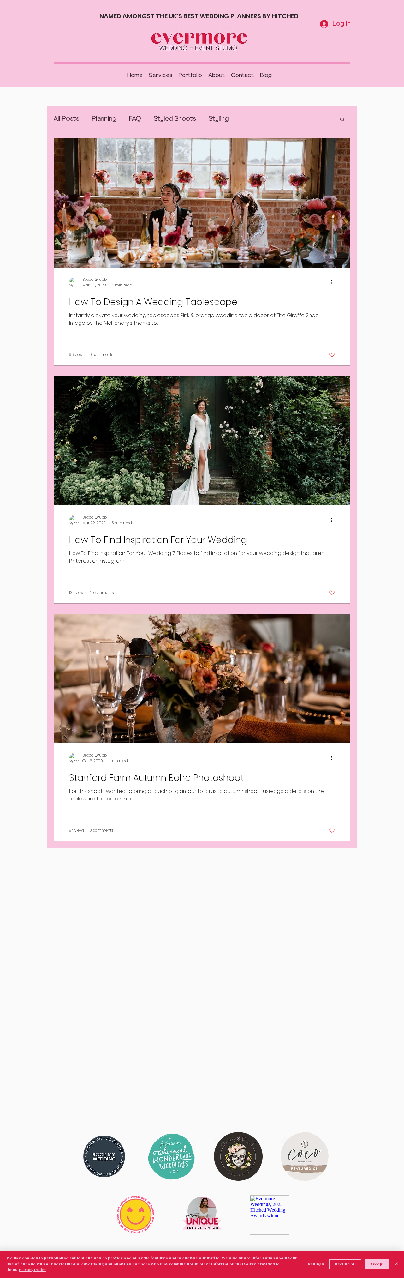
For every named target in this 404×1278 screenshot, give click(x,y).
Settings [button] (316, 1264)
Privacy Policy (32, 1270)
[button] (342, 120)
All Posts (66, 119)
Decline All (345, 1264)
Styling (219, 119)
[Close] (396, 1264)
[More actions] (334, 282)
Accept (376, 1264)
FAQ (135, 119)
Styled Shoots (175, 119)
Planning (104, 119)
